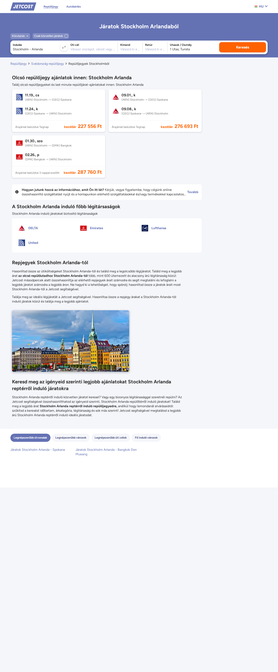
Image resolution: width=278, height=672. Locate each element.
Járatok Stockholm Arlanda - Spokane (37, 450)
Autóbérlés (73, 6)
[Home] (23, 6)
